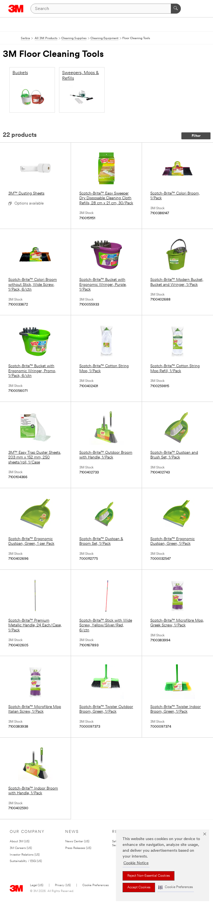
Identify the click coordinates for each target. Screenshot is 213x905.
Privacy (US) (63, 885)
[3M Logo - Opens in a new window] (16, 8)
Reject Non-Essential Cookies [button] (148, 876)
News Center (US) (77, 841)
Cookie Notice (136, 863)
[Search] (176, 9)
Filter (196, 136)
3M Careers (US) (21, 848)
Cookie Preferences (95, 885)
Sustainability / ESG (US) (26, 861)
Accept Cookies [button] (138, 887)
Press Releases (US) (78, 848)
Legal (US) (36, 885)
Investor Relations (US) (25, 854)
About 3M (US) (19, 841)
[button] (175, 887)
